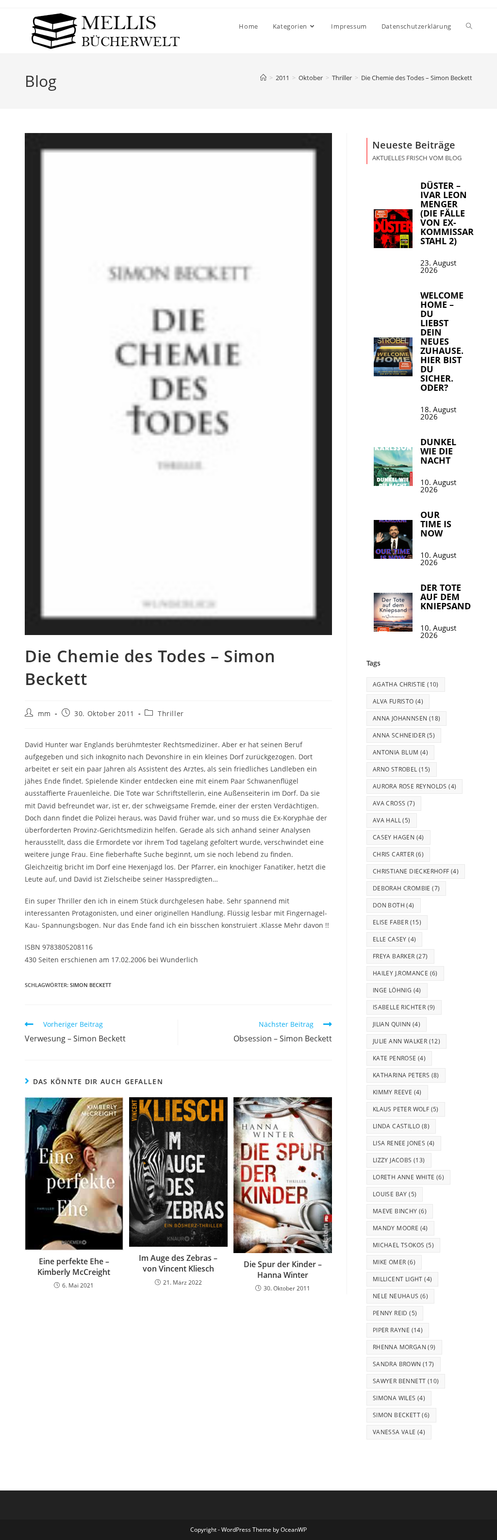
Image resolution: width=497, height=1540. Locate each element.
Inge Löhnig (397, 990)
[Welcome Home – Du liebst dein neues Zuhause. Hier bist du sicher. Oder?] (393, 356)
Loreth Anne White (408, 1177)
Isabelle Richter (404, 1007)
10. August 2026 (438, 486)
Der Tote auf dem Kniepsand (445, 597)
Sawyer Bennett (406, 1381)
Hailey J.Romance (405, 973)
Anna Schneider (404, 735)
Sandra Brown (403, 1364)
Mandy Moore (400, 1228)
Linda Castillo (401, 1126)
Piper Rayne (398, 1330)
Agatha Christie (406, 684)
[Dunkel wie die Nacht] (393, 466)
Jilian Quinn (396, 1024)
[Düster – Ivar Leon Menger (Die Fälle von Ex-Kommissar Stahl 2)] (393, 228)
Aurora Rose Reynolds (415, 786)
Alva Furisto (398, 701)
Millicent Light (402, 1279)
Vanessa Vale (399, 1432)
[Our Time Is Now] (393, 539)
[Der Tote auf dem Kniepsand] (393, 612)
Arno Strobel (402, 769)
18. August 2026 (438, 413)
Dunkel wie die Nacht (438, 451)
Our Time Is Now (435, 524)
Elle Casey (394, 939)
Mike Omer (394, 1262)
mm (44, 713)
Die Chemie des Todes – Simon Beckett (416, 77)
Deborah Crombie (406, 888)
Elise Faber (397, 922)
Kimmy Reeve (397, 1092)
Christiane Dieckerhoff (416, 871)
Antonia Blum (400, 752)
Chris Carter (398, 854)
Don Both (393, 905)
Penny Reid (395, 1313)
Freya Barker (400, 956)
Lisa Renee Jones (404, 1143)
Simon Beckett (90, 984)
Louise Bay (395, 1194)
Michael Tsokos (403, 1245)
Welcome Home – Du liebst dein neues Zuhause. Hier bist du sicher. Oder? (442, 341)
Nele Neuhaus (400, 1296)
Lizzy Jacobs (399, 1160)
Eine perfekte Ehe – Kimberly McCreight (73, 1266)
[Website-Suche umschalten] (469, 26)
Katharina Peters (406, 1075)
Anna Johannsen (407, 718)
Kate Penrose (399, 1058)
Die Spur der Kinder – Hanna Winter (283, 1269)
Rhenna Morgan (404, 1347)
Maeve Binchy (400, 1211)
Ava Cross (394, 803)
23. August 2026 (438, 266)
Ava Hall (392, 820)
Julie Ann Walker (406, 1041)
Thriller (171, 713)
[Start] (263, 77)
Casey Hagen (398, 837)
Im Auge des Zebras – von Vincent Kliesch (178, 1263)
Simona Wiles (399, 1398)
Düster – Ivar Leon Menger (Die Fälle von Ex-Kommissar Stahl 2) (447, 213)
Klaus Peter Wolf (406, 1109)
